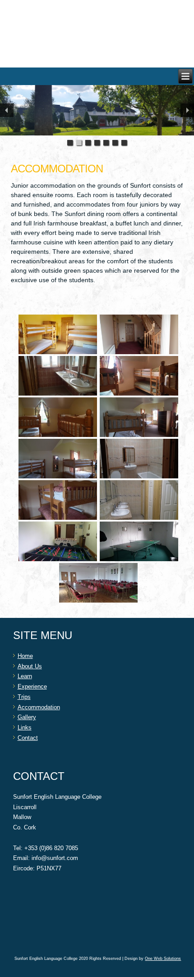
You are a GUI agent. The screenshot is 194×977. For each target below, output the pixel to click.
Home (25, 656)
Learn (25, 676)
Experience (32, 686)
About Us (30, 666)
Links (25, 727)
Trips (24, 696)
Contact (28, 737)
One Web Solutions (163, 958)
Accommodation (39, 707)
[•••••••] (97, 110)
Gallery (27, 717)
